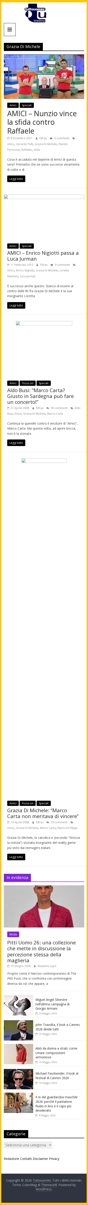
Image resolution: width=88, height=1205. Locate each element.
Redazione (11, 1158)
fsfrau (43, 138)
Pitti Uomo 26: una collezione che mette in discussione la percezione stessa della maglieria (41, 951)
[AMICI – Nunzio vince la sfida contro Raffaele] (44, 57)
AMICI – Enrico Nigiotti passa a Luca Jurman (43, 255)
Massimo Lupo (47, 966)
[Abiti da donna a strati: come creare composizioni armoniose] (18, 1046)
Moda (13, 934)
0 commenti (61, 138)
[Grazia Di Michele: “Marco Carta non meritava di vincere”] (44, 461)
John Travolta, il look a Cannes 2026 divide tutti (57, 1026)
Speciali (27, 105)
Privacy (54, 1158)
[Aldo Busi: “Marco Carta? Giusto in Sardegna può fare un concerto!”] (44, 323)
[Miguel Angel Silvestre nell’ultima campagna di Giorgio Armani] (18, 997)
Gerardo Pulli (24, 144)
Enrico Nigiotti (25, 270)
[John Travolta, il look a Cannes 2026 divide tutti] (18, 1022)
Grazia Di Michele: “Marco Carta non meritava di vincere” (43, 813)
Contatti (26, 1158)
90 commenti (58, 408)
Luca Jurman (28, 276)
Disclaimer (40, 1158)
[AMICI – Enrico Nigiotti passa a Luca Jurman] (44, 197)
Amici (12, 105)
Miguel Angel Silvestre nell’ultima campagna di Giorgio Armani (52, 1004)
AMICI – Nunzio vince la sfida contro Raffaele (42, 122)
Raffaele (26, 150)
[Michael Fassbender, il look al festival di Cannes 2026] (18, 1071)
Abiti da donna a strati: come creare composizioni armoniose (56, 1052)
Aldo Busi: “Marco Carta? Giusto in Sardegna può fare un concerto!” (40, 396)
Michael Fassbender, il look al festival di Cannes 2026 (56, 1075)
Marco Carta (55, 414)
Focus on (27, 383)
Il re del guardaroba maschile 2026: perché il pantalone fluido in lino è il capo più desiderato (56, 1103)
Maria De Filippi (67, 828)
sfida (37, 150)
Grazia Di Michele (46, 144)
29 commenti (58, 822)
